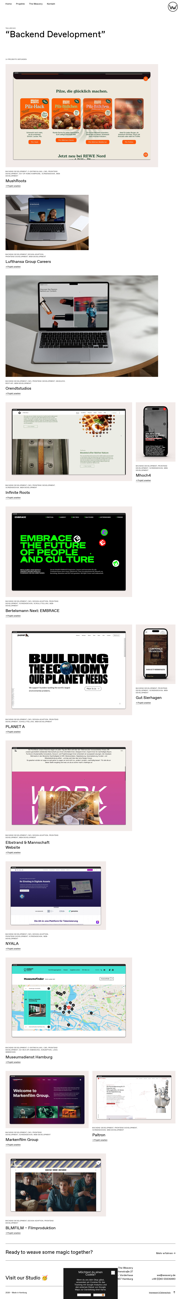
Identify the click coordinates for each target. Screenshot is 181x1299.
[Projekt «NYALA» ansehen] (56, 897)
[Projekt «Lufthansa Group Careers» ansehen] (47, 222)
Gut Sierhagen (149, 697)
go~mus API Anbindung (29, 1050)
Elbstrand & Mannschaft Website (27, 845)
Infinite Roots (18, 492)
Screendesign (48, 174)
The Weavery (36, 3)
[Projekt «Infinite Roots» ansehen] (69, 443)
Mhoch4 (143, 475)
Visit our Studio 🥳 (27, 1277)
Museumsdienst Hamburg (29, 1057)
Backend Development (16, 171)
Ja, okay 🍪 (99, 1295)
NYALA (12, 943)
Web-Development (37, 256)
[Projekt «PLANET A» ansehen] (69, 671)
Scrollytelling (41, 603)
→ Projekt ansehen (13, 186)
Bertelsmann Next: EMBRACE (32, 610)
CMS (45, 171)
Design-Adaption (35, 254)
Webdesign (11, 1052)
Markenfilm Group (22, 1139)
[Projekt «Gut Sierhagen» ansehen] (156, 654)
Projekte (20, 3)
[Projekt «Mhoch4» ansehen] (156, 432)
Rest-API (9, 383)
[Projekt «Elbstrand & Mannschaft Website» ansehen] (69, 787)
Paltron (98, 1134)
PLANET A (15, 726)
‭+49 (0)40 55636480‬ (163, 1278)
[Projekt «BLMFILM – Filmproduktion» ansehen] (56, 1186)
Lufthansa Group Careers (28, 261)
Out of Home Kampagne (30, 174)
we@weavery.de (166, 1275)
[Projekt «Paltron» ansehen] (134, 1098)
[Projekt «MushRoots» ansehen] (82, 117)
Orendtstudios (18, 388)
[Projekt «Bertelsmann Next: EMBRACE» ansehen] (69, 553)
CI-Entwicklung (35, 171)
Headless (60, 381)
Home (8, 3)
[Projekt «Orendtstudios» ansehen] (82, 326)
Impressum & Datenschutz (160, 1292)
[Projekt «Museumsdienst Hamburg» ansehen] (69, 1001)
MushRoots (16, 180)
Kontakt (51, 3)
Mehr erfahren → (165, 1253)
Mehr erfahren (84, 1295)
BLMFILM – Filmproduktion (31, 1227)
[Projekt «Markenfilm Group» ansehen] (47, 1100)
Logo (55, 1050)
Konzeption (46, 1050)
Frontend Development (17, 256)
